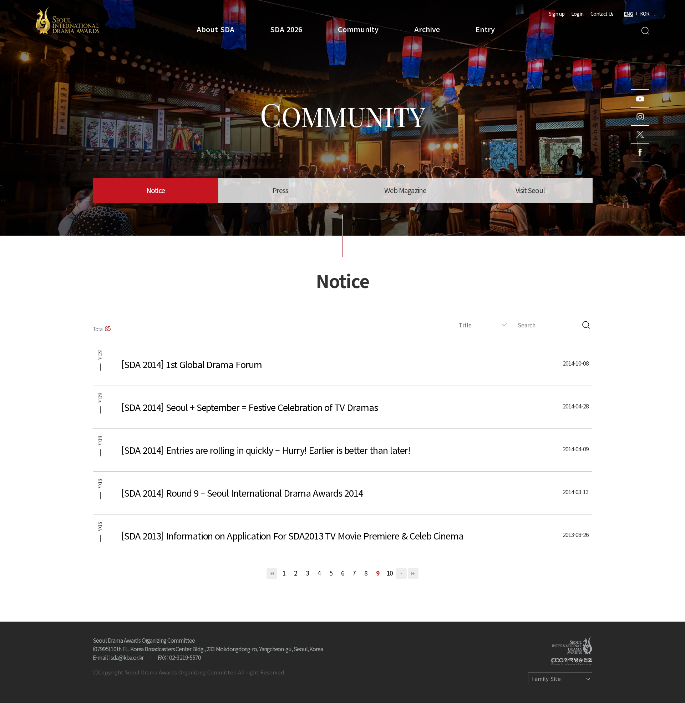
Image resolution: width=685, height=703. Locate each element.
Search (645, 31)
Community (358, 29)
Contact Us (601, 13)
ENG (628, 13)
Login (577, 13)
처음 (272, 573)
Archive (427, 29)
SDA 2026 (286, 29)
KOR (644, 13)
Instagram (640, 116)
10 (389, 572)
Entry (485, 29)
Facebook (640, 152)
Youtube (640, 98)
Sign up (556, 13)
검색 (586, 325)
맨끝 (413, 573)
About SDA (215, 29)
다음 (401, 573)
